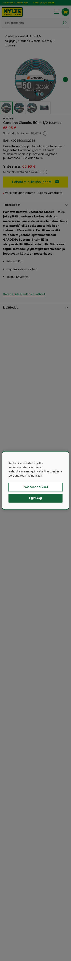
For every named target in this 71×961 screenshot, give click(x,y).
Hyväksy (35, 498)
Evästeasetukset (35, 487)
